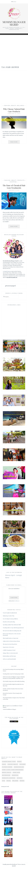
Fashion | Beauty (10, 105)
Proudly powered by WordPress (10, 864)
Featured (22, 764)
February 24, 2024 (14, 113)
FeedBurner (16, 601)
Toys (3, 780)
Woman (22, 780)
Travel (9, 780)
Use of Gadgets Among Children (10, 618)
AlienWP (14, 866)
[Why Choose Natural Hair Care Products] (14, 128)
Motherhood (6, 775)
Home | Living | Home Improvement (12, 769)
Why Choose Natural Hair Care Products (14, 110)
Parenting (15, 775)
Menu (14, 1)
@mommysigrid (10, 286)
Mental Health (6, 772)
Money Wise (16, 772)
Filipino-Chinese (7, 766)
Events (19, 761)
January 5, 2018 (14, 190)
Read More (15, 142)
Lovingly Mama (6, 271)
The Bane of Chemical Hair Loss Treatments (14, 186)
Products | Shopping (8, 777)
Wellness (20, 105)
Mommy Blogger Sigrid (14, 23)
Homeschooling (19, 766)
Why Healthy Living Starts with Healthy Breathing (14, 681)
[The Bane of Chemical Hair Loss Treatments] (14, 209)
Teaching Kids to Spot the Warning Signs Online (13, 674)
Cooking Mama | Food (9, 761)
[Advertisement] (14, 51)
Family (4, 764)
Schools (19, 777)
